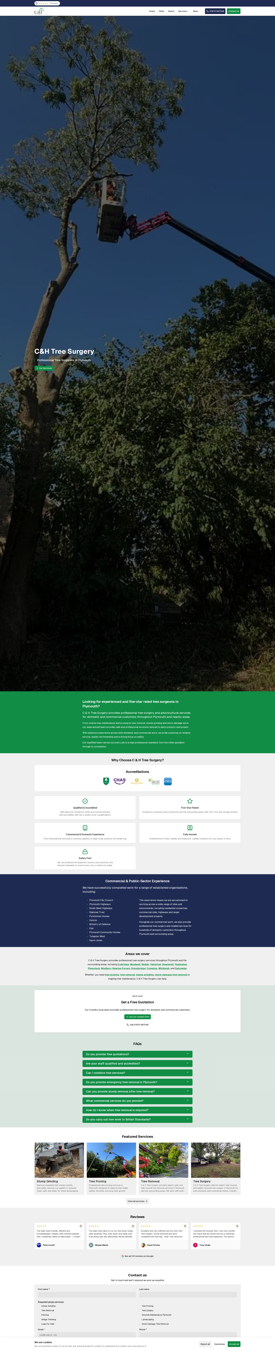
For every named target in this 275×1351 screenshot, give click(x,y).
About (171, 11)
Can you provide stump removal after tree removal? (120, 1091)
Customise (219, 1344)
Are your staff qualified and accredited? (113, 1063)
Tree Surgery (148, 1310)
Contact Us (233, 11)
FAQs (161, 11)
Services (182, 11)
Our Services (45, 368)
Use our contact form (139, 1017)
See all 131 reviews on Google (139, 1256)
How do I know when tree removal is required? (117, 1110)
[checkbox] (39, 1306)
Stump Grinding (48, 1306)
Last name (144, 1289)
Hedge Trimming (48, 1319)
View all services (136, 1201)
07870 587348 (217, 11)
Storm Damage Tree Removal (155, 1324)
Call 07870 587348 (139, 1024)
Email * (41, 1329)
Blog (195, 11)
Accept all (234, 1344)
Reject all (205, 1344)
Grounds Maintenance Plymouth (156, 1315)
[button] (59, 1236)
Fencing (45, 1315)
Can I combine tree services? (105, 1073)
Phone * (143, 1329)
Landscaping (148, 1319)
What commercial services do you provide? (115, 1101)
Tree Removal (47, 1310)
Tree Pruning (147, 1306)
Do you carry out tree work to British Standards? (118, 1119)
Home (152, 11)
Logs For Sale (47, 1324)
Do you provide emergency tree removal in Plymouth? (121, 1082)
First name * (44, 1289)
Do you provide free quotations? (107, 1054)
